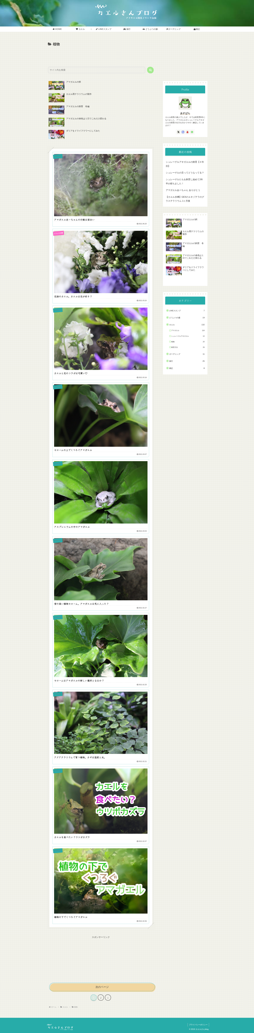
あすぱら (185, 113)
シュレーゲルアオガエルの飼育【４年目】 (185, 164)
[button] (150, 70)
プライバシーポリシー (198, 1025)
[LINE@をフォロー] (192, 132)
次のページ (102, 986)
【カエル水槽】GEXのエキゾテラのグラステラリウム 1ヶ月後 (185, 199)
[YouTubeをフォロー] (187, 132)
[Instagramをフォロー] (183, 132)
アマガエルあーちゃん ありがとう (183, 190)
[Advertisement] (101, 55)
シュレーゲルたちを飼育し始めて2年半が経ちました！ (184, 181)
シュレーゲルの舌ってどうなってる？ (185, 172)
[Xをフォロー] (178, 132)
